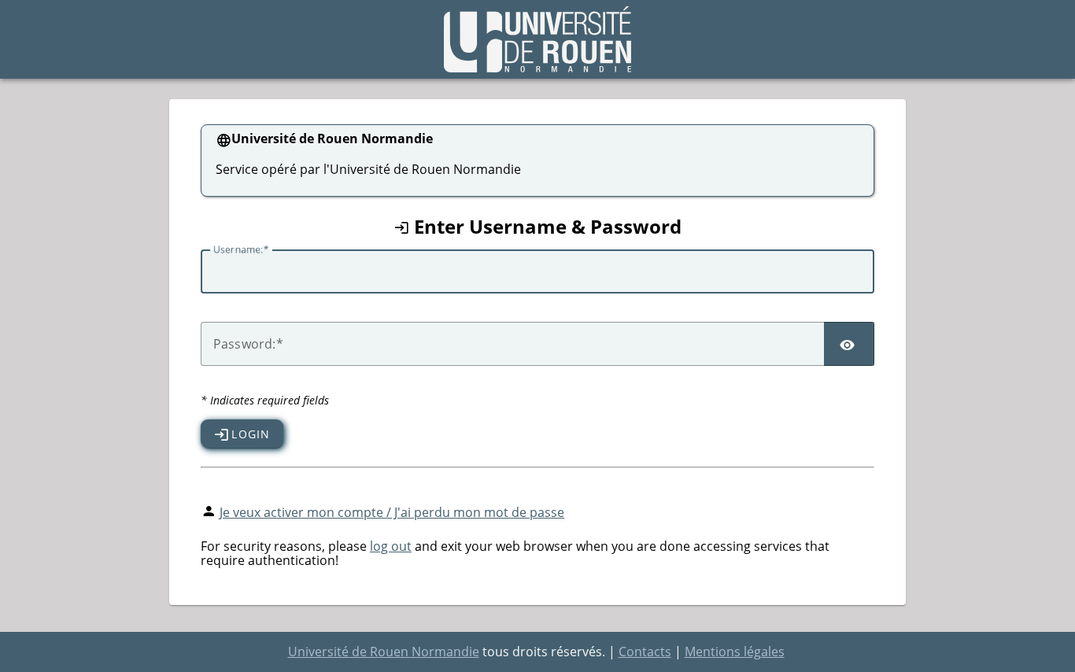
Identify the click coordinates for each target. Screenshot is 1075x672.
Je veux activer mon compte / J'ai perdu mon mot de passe (392, 512)
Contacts (645, 651)
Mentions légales (735, 651)
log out (391, 546)
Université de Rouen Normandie (383, 651)
